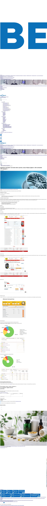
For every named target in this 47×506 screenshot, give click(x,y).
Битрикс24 (24, 75)
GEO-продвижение (7, 75)
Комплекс (11, 77)
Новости (3, 87)
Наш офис (9, 79)
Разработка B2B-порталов (38, 498)
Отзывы (6, 78)
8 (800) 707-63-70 (2, 89)
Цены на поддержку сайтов (14, 155)
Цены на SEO (2, 155)
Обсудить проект (2, 158)
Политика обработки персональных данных (14, 505)
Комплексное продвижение (19, 75)
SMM (13, 77)
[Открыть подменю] (4, 101)
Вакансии (12, 78)
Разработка (9, 77)
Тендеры (7, 79)
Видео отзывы (9, 78)
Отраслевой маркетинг (10, 76)
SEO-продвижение (2, 75)
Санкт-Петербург (6, 501)
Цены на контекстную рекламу (6, 124)
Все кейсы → (1, 489)
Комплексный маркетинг (3, 500)
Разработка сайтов (29, 75)
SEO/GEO (1, 77)
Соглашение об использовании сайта (4, 505)
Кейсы (5, 97)
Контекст (4, 77)
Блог (1, 87)
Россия (1, 501)
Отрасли (3, 97)
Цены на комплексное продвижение (7, 126)
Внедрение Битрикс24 (26, 498)
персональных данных (18, 401)
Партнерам (4, 79)
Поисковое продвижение (10, 498)
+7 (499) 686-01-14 (2, 132)
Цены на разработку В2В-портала (37, 155)
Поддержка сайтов (34, 75)
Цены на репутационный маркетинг (7, 127)
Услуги (1, 97)
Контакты (1, 88)
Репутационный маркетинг (3, 76)
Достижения (1, 79)
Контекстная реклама (13, 75)
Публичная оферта (22, 505)
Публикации (5, 87)
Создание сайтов (22, 498)
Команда (4, 78)
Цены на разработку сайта (6, 125)
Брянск (9, 501)
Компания (3, 116)
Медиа (2, 128)
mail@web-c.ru (10, 132)
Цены (1, 154)
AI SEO (14, 498)
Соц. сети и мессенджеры (40, 75)
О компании (1, 78)
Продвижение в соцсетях (32, 498)
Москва (3, 501)
